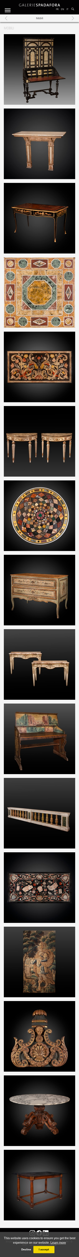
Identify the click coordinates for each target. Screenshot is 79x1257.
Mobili (39, 18)
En (62, 9)
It (67, 9)
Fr (57, 9)
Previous (6, 18)
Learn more (58, 1242)
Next (73, 18)
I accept (44, 1249)
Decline (26, 1249)
